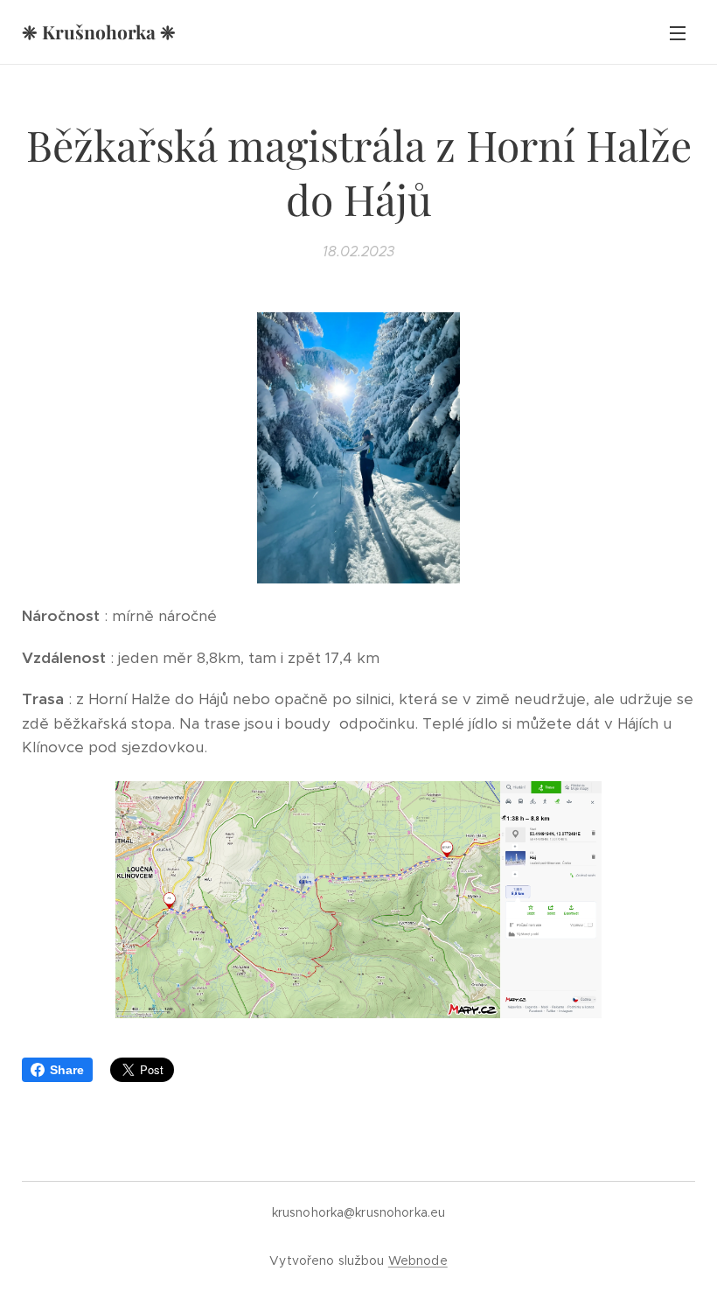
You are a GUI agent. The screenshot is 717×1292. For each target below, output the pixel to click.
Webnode (418, 1260)
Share (67, 1070)
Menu (677, 32)
